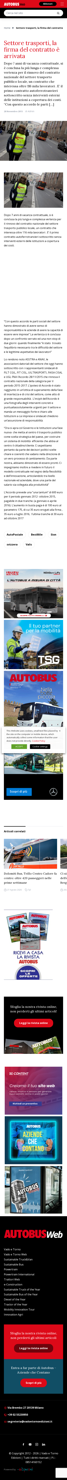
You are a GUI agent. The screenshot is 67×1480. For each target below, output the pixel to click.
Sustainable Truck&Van (18, 1259)
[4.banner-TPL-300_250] (33, 593)
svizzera (12, 544)
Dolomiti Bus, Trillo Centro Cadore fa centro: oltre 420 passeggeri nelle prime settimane (30, 878)
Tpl (29, 889)
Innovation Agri (13, 1314)
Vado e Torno (12, 1249)
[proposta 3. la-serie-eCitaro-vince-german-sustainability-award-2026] (33, 775)
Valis (29, 544)
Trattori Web (12, 1279)
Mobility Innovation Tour (19, 1309)
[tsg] (33, 644)
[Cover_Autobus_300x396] (33, 710)
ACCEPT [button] (19, 746)
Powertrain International (19, 1274)
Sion (53, 534)
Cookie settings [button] (40, 746)
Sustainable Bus (14, 1264)
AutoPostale (15, 534)
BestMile (37, 534)
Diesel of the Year (15, 1299)
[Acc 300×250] (33, 1140)
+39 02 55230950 (17, 1414)
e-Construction (13, 1284)
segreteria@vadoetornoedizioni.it (29, 1421)
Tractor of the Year (15, 1304)
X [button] (59, 730)
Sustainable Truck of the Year (22, 1289)
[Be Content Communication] (26, 1469)
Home (7, 27)
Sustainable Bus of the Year (21, 1294)
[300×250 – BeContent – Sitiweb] (33, 1091)
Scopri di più (33, 1383)
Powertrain (11, 1269)
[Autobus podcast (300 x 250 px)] (33, 1190)
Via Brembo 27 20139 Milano (25, 1407)
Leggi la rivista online (33, 1023)
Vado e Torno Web (15, 1254)
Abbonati (48, 3)
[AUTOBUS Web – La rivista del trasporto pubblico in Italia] (14, 4)
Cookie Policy (38, 740)
